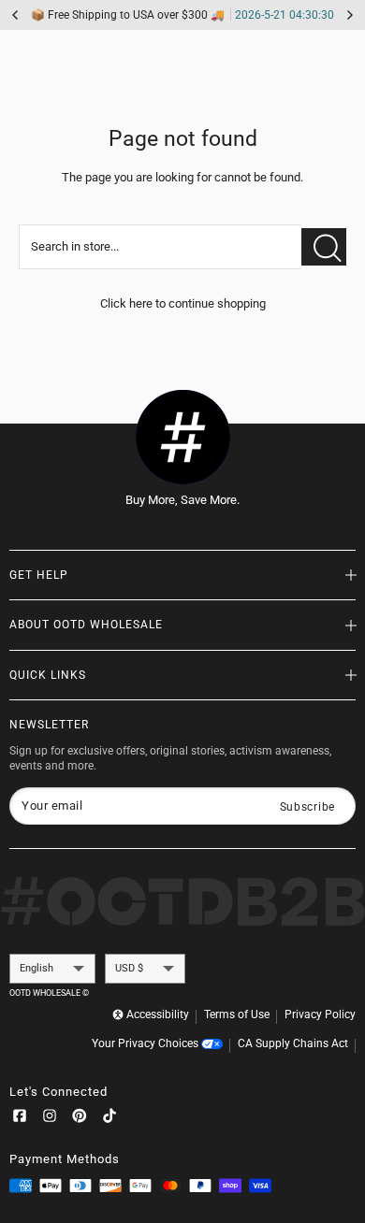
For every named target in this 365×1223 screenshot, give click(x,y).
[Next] (350, 15)
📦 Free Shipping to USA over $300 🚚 (182, 15)
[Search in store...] (323, 247)
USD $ (129, 968)
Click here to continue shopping (183, 303)
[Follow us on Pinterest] (79, 1119)
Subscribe (307, 806)
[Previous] (15, 15)
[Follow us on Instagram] (49, 1119)
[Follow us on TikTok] (109, 1119)
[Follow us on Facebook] (19, 1119)
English (36, 968)
